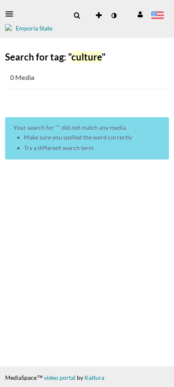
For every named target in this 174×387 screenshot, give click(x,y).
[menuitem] (77, 15)
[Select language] (157, 16)
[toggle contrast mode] (113, 15)
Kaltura (94, 377)
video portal (60, 377)
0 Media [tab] (22, 77)
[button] (12, 14)
